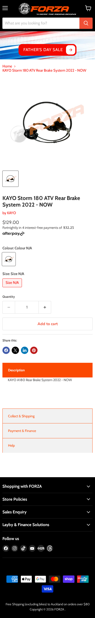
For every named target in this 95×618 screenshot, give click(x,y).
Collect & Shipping (21, 416)
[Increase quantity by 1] (45, 307)
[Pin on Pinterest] (34, 350)
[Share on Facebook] (6, 350)
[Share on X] (15, 350)
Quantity (8, 296)
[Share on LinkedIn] (24, 350)
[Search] (86, 23)
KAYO (11, 213)
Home (7, 66)
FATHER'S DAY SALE (43, 49)
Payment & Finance (22, 431)
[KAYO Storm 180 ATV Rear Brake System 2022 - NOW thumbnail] (10, 179)
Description (16, 370)
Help (11, 445)
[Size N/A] (12, 288)
